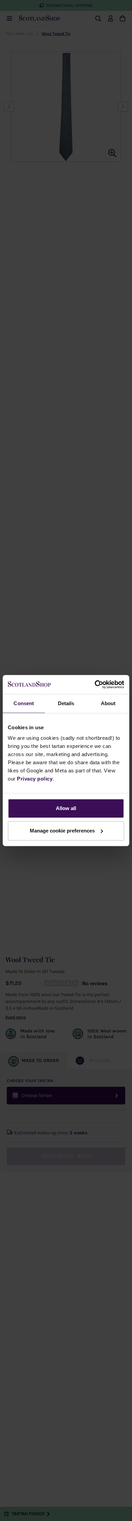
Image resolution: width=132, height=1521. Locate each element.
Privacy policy (34, 779)
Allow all (66, 808)
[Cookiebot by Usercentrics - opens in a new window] (95, 684)
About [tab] (108, 703)
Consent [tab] (24, 703)
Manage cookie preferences (62, 830)
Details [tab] (66, 703)
